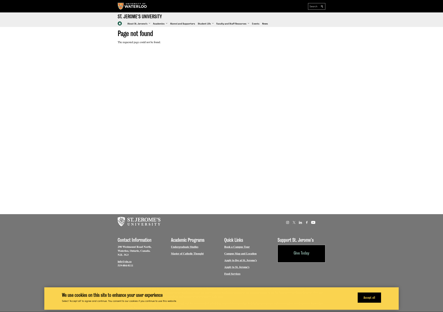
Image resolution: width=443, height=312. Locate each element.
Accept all (369, 297)
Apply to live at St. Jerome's (240, 260)
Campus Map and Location (240, 253)
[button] (139, 24)
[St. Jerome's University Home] (120, 23)
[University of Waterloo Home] (132, 6)
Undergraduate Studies (184, 247)
